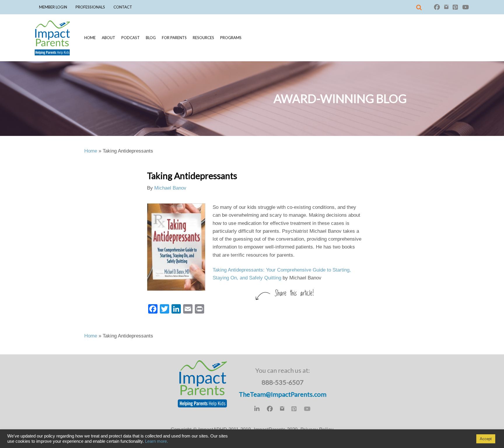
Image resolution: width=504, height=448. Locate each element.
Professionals (90, 7)
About (108, 37)
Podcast (130, 37)
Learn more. (156, 441)
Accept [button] (486, 439)
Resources (203, 37)
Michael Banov (170, 188)
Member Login (53, 7)
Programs (231, 37)
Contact (122, 7)
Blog (151, 37)
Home (90, 37)
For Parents (174, 37)
